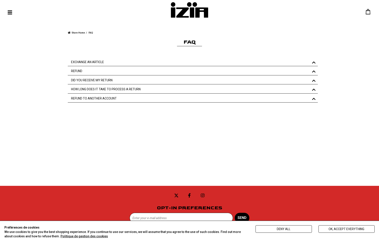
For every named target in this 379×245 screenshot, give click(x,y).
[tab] (193, 62)
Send (242, 218)
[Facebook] (189, 195)
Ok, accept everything (346, 229)
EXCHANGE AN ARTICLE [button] (87, 62)
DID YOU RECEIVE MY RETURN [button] (92, 80)
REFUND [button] (76, 71)
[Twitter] (176, 195)
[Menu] (10, 12)
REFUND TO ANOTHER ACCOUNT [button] (94, 98)
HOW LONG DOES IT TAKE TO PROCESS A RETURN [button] (106, 89)
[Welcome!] (189, 10)
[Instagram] (202, 195)
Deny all (283, 229)
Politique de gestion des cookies (84, 236)
